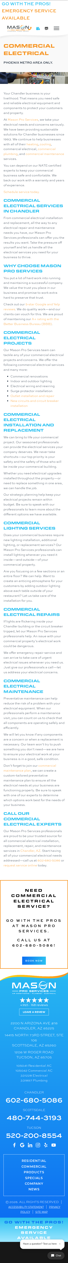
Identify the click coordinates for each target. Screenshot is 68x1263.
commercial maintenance (45, 154)
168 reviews (39, 1005)
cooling (45, 144)
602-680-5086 (48, 860)
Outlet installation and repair (32, 396)
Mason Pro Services (23, 119)
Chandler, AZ (30, 850)
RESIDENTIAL (34, 1161)
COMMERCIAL (34, 1167)
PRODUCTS (34, 1172)
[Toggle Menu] (56, 28)
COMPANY (34, 1184)
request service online (20, 865)
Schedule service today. (21, 192)
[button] (38, 28)
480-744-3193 (34, 1117)
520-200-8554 (34, 1135)
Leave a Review (34, 1012)
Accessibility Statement (26, 1207)
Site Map (41, 1212)
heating (32, 144)
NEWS (34, 1189)
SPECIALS (34, 1178)
